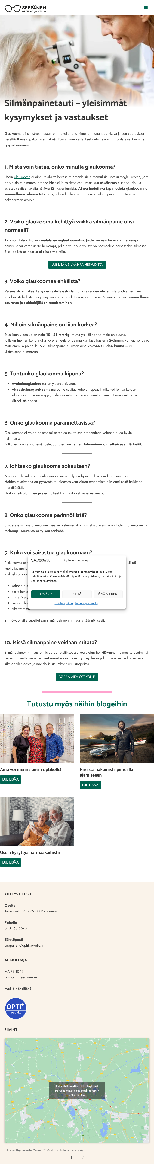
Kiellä (77, 594)
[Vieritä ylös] (144, 1158)
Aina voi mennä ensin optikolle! (30, 770)
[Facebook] (71, 1157)
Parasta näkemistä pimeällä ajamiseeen (106, 772)
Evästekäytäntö (64, 603)
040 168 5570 (16, 928)
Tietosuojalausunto (86, 603)
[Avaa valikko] (145, 7)
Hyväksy (46, 594)
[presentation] (37, 738)
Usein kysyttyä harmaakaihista (30, 853)
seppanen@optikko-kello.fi (24, 945)
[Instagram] (82, 1157)
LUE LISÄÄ (11, 780)
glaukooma (22, 176)
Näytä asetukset (108, 594)
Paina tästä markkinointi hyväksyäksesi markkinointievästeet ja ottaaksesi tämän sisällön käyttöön (77, 1090)
